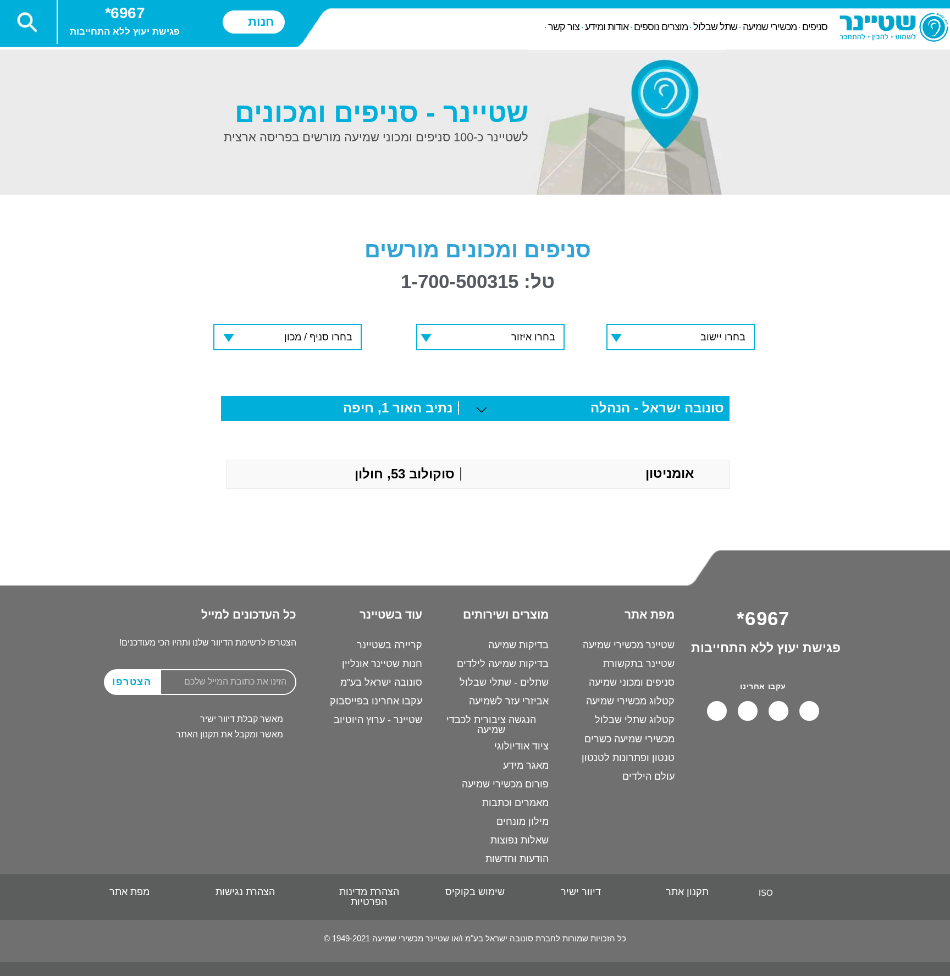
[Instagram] (748, 711)
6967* (125, 12)
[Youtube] (778, 711)
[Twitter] (717, 711)
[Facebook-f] (809, 711)
